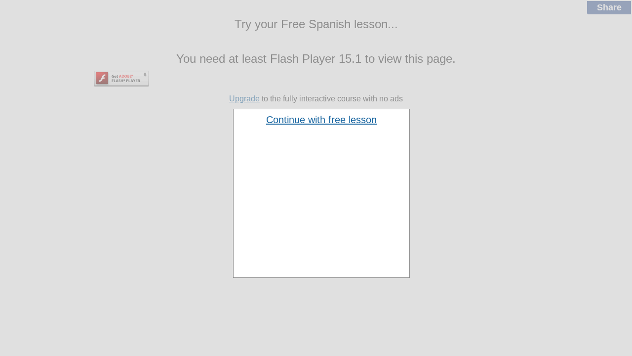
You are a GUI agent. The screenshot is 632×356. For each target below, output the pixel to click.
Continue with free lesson (321, 119)
